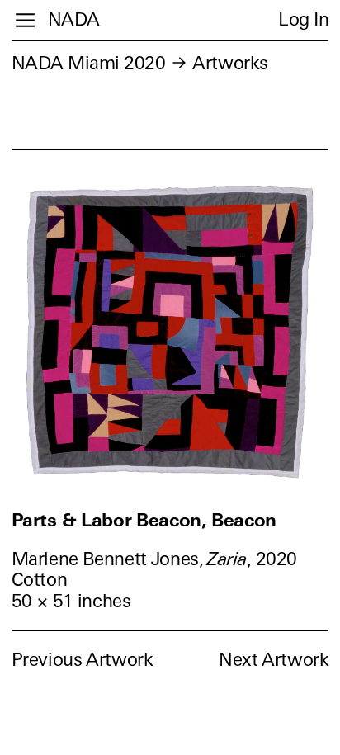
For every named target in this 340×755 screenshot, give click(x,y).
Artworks (229, 63)
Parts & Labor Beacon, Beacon (144, 520)
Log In (303, 19)
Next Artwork (273, 659)
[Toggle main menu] (25, 20)
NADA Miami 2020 (89, 63)
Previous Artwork (82, 659)
